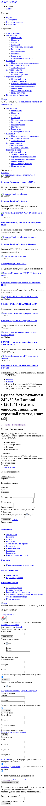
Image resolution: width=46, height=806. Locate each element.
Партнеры (15, 54)
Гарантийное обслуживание (23, 84)
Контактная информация (17, 95)
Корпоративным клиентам (17, 65)
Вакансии (15, 49)
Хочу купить (11, 20)
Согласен (5, 766)
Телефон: (5, 754)
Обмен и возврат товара (21, 90)
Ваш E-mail (6, 631)
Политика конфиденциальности (25, 63)
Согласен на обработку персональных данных (21, 674)
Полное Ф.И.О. (7, 659)
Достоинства (6, 497)
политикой (15, 766)
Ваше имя (6, 512)
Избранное (11, 24)
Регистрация (6, 732)
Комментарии (7, 507)
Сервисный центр (19, 79)
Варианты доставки (19, 74)
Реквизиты (16, 56)
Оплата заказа (17, 72)
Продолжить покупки (10, 691)
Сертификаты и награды (22, 47)
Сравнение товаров (14, 22)
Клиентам (10, 61)
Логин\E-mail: (7, 715)
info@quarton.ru (7, 614)
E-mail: (4, 744)
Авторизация (7, 780)
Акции (9, 9)
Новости (15, 40)
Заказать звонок (24, 102)
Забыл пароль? (19, 780)
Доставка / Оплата (14, 70)
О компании (11, 35)
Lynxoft (19, 627)
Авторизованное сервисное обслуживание (23, 87)
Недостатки (6, 502)
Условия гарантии (19, 81)
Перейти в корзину (29, 691)
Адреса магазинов (14, 33)
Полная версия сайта (10, 625)
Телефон (4, 664)
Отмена (15, 520)
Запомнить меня (8, 725)
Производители (18, 51)
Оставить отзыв (8, 467)
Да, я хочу (5, 759)
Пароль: (4, 720)
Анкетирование (18, 67)
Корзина (9, 17)
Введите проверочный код (13, 514)
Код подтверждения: (10, 796)
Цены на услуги (18, 93)
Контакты (15, 44)
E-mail (3, 669)
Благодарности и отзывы (22, 58)
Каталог (9, 382)
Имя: (3, 739)
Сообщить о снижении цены (13, 425)
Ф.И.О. (4, 695)
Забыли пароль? (19, 732)
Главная (9, 379)
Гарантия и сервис (14, 77)
